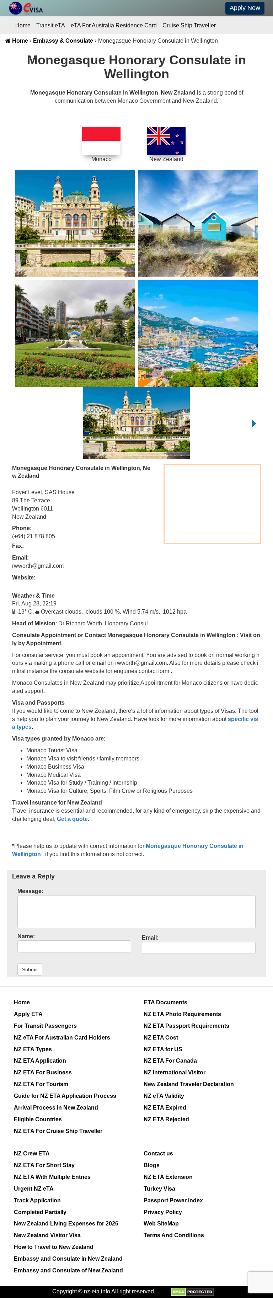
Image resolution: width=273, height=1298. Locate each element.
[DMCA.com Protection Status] (192, 1291)
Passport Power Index (173, 1200)
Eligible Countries (38, 1119)
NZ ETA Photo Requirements (182, 1014)
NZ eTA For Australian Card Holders (62, 1038)
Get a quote (72, 819)
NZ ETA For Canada (170, 1061)
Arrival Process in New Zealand (56, 1108)
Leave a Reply (33, 876)
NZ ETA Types (33, 1049)
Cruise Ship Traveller (189, 25)
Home (23, 25)
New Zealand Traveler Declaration (189, 1084)
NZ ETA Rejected (166, 1119)
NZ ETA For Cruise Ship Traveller (58, 1131)
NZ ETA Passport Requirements (186, 1026)
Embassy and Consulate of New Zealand (68, 1270)
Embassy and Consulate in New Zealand (68, 1259)
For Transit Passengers (45, 1026)
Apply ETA (28, 1014)
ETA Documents (165, 1002)
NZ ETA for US (163, 1049)
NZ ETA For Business (43, 1072)
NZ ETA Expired (165, 1108)
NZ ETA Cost (161, 1038)
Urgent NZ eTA (34, 1189)
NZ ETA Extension (168, 1177)
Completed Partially (40, 1212)
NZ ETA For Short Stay (44, 1165)
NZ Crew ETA (32, 1153)
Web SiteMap (161, 1223)
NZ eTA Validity (164, 1096)
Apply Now (245, 7)
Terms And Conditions (174, 1235)
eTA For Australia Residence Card (114, 25)
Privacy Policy (163, 1212)
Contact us (158, 1153)
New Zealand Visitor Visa (47, 1235)
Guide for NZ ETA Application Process (65, 1096)
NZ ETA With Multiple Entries (52, 1177)
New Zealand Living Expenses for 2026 (66, 1223)
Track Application (37, 1200)
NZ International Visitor (174, 1072)
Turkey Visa (159, 1189)
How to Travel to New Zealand (53, 1247)
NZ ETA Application (40, 1061)
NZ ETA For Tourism (41, 1084)
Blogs (152, 1165)
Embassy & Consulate (63, 41)
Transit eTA (50, 25)
